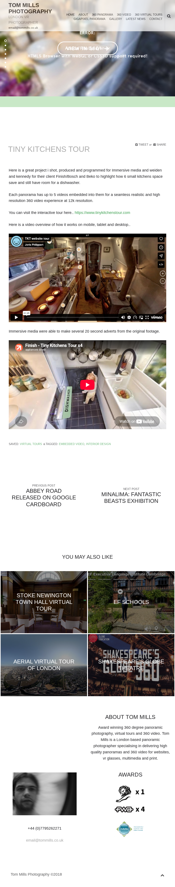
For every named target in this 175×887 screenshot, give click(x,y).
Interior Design (98, 444)
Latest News (136, 19)
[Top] (162, 874)
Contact (155, 19)
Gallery (115, 19)
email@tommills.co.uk (23, 27)
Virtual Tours (31, 444)
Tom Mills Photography (30, 8)
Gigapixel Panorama (89, 19)
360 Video (124, 14)
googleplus (41, 718)
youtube (54, 718)
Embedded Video (71, 444)
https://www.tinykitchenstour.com (102, 213)
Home (70, 14)
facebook (27, 718)
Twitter (20, 718)
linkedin (34, 718)
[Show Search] (168, 16)
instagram (61, 718)
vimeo (48, 718)
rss (68, 718)
